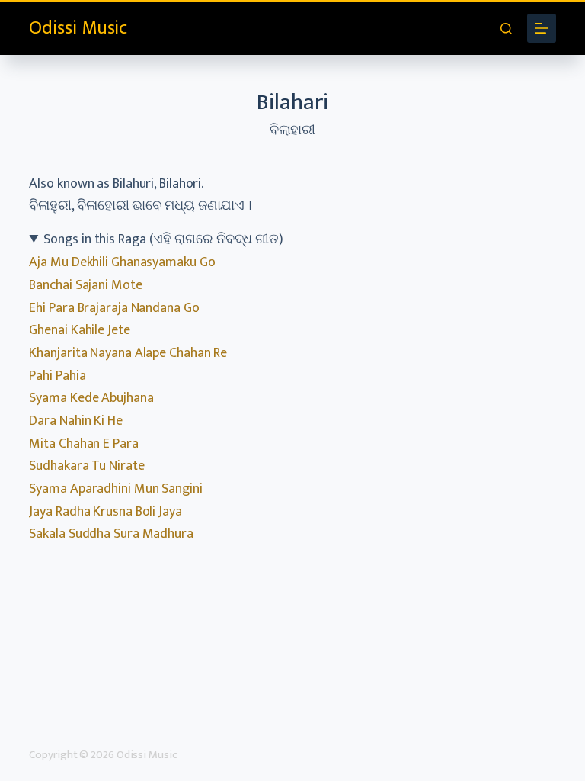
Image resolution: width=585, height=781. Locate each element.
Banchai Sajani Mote (85, 285)
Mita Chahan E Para (83, 443)
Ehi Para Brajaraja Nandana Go (114, 308)
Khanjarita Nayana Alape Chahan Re (128, 353)
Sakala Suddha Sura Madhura (111, 533)
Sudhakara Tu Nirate (86, 466)
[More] (541, 28)
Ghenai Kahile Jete (79, 330)
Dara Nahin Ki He (75, 421)
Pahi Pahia (57, 376)
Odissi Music (78, 27)
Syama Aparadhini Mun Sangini (115, 488)
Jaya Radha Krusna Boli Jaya (105, 511)
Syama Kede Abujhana (91, 398)
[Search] (506, 28)
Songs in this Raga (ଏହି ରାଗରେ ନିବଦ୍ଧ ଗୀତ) (163, 240)
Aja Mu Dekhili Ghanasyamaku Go (122, 262)
